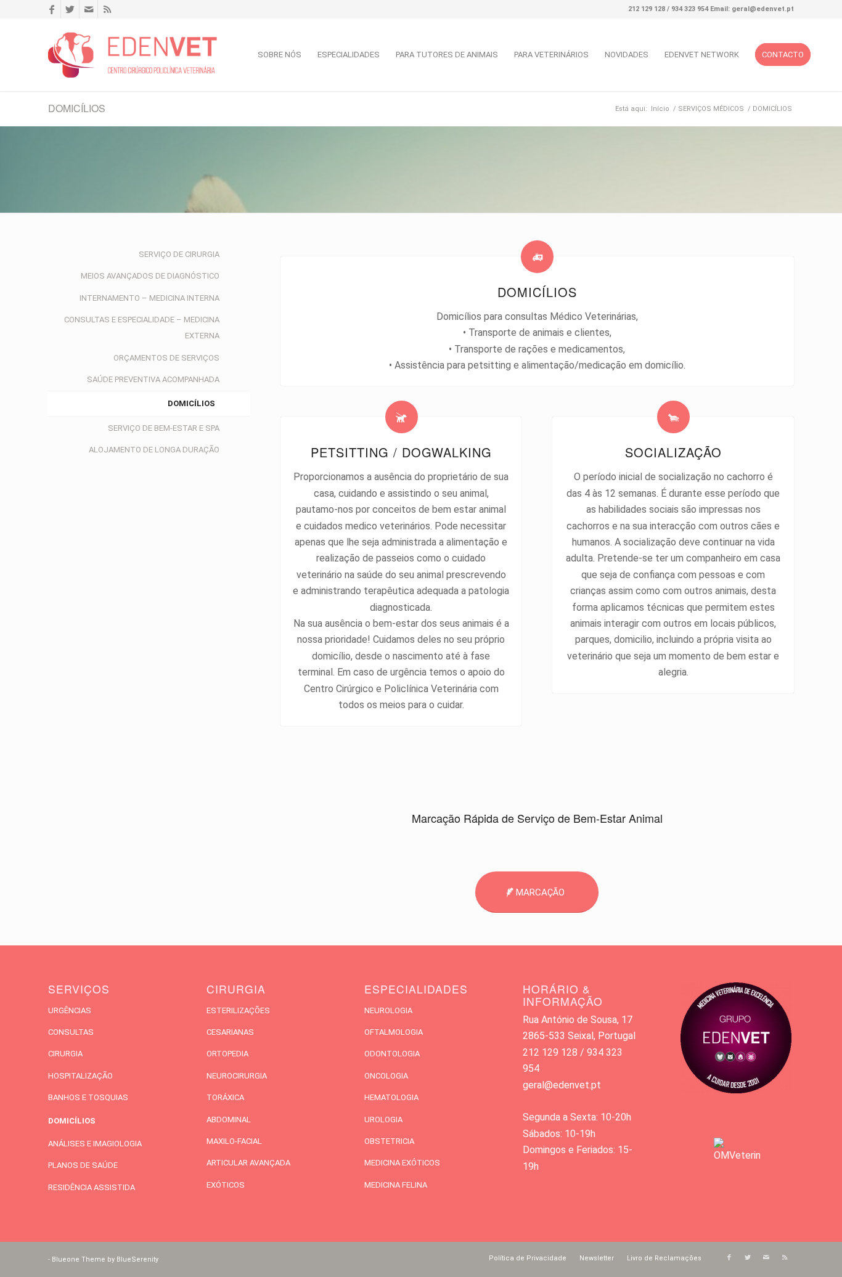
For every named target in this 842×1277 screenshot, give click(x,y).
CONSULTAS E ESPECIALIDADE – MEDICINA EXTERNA (141, 327)
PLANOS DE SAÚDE (83, 1165)
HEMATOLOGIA (391, 1097)
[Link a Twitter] (70, 9)
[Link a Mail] (88, 9)
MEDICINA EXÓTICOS (402, 1162)
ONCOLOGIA (386, 1075)
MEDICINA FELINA (395, 1184)
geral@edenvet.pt (562, 1085)
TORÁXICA (225, 1097)
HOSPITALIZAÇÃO (80, 1075)
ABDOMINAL (228, 1119)
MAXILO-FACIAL (234, 1141)
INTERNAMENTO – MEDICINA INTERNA (149, 298)
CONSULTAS (71, 1032)
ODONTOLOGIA (392, 1053)
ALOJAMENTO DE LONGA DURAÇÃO (154, 449)
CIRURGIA (65, 1053)
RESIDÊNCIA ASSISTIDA (91, 1187)
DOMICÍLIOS (76, 108)
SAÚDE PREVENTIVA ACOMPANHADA (153, 379)
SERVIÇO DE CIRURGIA (179, 254)
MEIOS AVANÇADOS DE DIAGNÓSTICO (150, 275)
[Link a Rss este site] (107, 9)
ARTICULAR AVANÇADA (248, 1162)
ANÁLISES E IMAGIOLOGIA (95, 1143)
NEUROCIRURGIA (236, 1075)
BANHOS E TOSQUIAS (88, 1097)
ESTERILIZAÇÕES (238, 1010)
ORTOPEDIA (227, 1053)
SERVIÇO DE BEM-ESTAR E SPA (163, 428)
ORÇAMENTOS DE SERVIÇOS (166, 357)
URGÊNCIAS (69, 1010)
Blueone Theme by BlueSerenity (105, 1259)
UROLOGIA (383, 1119)
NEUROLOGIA (388, 1010)
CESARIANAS (230, 1032)
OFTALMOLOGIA (393, 1032)
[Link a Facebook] (51, 9)
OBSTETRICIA (389, 1141)
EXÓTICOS (225, 1184)
